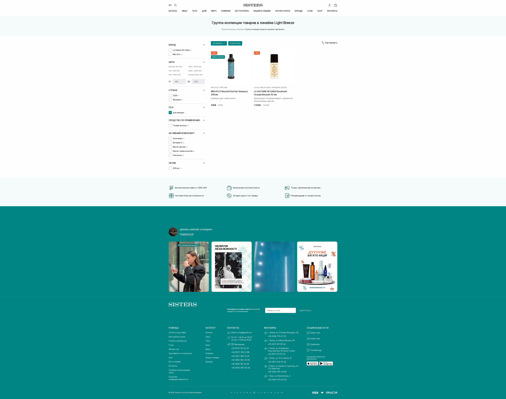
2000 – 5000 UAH (195, 71)
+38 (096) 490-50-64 (240, 368)
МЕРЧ (213, 11)
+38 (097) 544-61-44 (277, 362)
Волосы (209, 332)
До (189, 81)
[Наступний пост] (333, 267)
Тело (208, 341)
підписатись (305, 310)
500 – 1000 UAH (175, 75)
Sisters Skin (315, 338)
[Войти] (329, 5)
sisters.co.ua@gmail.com (241, 332)
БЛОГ (319, 11)
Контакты (173, 366)
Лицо (208, 337)
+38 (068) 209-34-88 (277, 372)
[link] (335, 5)
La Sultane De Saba (262, 87)
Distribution (315, 344)
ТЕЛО (194, 11)
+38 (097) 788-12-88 (240, 352)
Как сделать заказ (177, 337)
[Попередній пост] (173, 267)
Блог (171, 357)
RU (170, 5)
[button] (219, 43)
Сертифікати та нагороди (180, 353)
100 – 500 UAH (174, 71)
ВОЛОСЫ (173, 11)
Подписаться (186, 234)
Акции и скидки (212, 357)
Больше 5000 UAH (195, 75)
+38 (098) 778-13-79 (277, 336)
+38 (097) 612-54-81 (240, 348)
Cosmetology (316, 350)
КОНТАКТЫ (332, 11)
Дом (208, 345)
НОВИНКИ (225, 11)
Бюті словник (175, 361)
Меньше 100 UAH (175, 67)
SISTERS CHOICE (282, 11)
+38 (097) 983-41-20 (240, 356)
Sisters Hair (315, 333)
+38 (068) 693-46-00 (240, 360)
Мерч (208, 349)
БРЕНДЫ (299, 11)
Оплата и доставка (177, 332)
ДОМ (204, 11)
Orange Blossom (279, 87)
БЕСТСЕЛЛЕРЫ (242, 11)
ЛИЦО (184, 11)
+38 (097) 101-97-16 (276, 354)
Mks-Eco (214, 87)
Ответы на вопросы (178, 341)
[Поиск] (175, 5)
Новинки (209, 353)
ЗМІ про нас (174, 349)
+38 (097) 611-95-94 (277, 344)
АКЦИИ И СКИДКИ (262, 11)
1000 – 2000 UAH (194, 67)
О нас (171, 345)
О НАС (310, 11)
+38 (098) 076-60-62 (277, 379)
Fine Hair (223, 87)
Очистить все (235, 43)
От (170, 81)
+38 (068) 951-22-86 (240, 364)
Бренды (209, 361)
